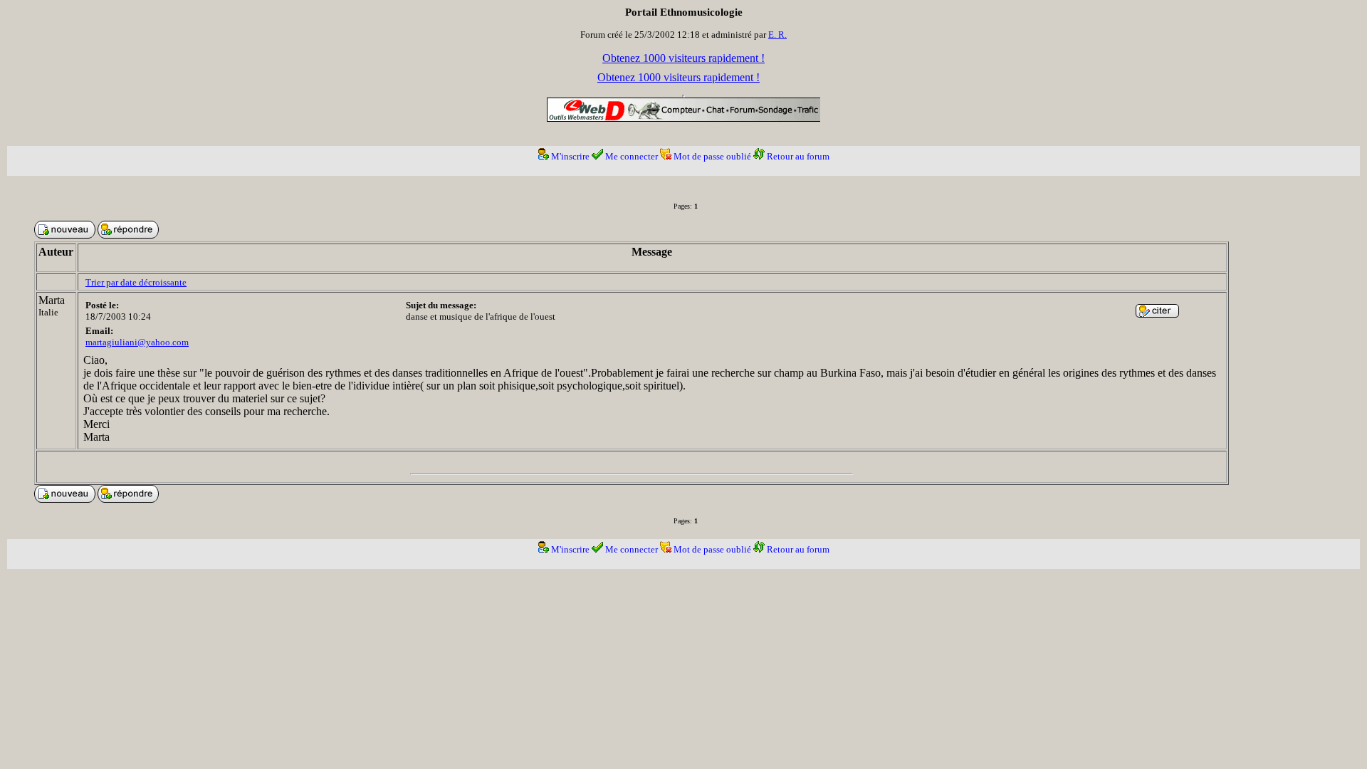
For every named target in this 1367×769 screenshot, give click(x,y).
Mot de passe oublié (712, 156)
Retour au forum (798, 156)
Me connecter (631, 156)
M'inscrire (570, 156)
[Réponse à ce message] (1157, 314)
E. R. (777, 34)
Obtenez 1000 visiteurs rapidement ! (683, 58)
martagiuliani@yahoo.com (137, 342)
